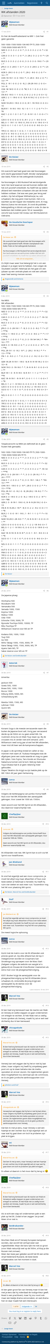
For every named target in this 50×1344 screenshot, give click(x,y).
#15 (47, 1037)
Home (22, 1337)
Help (16, 1337)
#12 (47, 909)
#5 (48, 439)
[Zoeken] (46, 3)
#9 (48, 789)
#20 (47, 1276)
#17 (47, 1152)
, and (20, 892)
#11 (47, 872)
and (14, 279)
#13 (47, 948)
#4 (48, 296)
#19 (47, 1235)
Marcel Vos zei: (9, 1042)
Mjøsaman (7, 16)
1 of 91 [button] (16, 1306)
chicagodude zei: (9, 1107)
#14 (47, 1005)
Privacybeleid (7, 1337)
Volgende (26, 1306)
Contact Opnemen (9, 1334)
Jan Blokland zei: (9, 914)
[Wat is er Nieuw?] (41, 3)
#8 (48, 724)
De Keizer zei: (8, 237)
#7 (48, 673)
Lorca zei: (6, 829)
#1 (48, 32)
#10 (47, 824)
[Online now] (6, 26)
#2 (48, 166)
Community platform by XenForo (23, 1342)
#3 (48, 232)
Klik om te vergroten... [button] (25, 258)
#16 (47, 1102)
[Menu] (4, 3)
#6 (48, 591)
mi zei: (5, 1281)
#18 (47, 1187)
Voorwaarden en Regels (28, 1334)
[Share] (44, 31)
